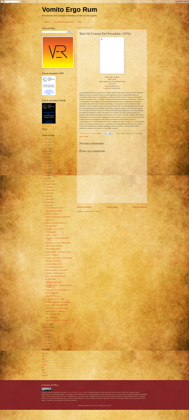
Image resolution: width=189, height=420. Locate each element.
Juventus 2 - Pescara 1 (53, 296)
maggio (48, 202)
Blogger (108, 405)
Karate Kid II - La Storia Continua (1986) (58, 243)
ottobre (48, 187)
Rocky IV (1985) (51, 279)
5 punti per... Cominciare (53, 261)
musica (44, 373)
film (132, 133)
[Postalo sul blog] (106, 133)
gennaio (49, 330)
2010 (46, 340)
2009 (46, 343)
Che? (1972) (49, 220)
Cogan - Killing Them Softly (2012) (56, 305)
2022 (46, 151)
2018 (46, 163)
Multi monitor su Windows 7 (54, 246)
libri (43, 367)
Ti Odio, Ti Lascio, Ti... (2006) (55, 299)
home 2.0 (45, 361)
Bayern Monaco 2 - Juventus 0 (55, 311)
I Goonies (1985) (51, 232)
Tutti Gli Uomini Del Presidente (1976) (57, 320)
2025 (46, 142)
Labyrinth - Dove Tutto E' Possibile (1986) (59, 258)
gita (43, 359)
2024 (46, 145)
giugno (48, 199)
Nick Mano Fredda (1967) (54, 282)
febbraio (49, 327)
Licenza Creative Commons (75, 392)
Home (47, 21)
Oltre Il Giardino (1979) (53, 249)
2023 (46, 148)
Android (44, 353)
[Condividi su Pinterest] (112, 133)
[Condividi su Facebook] (110, 133)
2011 (46, 337)
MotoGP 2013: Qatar (52, 293)
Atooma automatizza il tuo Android (57, 270)
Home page (112, 207)
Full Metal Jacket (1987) (53, 314)
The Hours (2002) (51, 226)
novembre (49, 184)
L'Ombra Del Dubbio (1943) (54, 208)
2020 (46, 157)
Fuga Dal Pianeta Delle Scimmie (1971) (58, 217)
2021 (46, 154)
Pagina (107, 86)
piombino (45, 375)
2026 (46, 139)
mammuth (94, 405)
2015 (46, 172)
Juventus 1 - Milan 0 (52, 235)
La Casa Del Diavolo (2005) (54, 267)
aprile (48, 205)
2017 (46, 166)
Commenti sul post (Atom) (91, 211)
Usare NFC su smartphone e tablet (56, 308)
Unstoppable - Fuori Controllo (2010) (57, 290)
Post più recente (84, 207)
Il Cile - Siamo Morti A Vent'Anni (56, 276)
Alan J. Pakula (125, 133)
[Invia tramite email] (104, 133)
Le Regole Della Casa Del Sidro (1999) (58, 302)
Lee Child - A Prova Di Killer (54, 229)
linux (43, 370)
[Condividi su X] (108, 133)
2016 (46, 169)
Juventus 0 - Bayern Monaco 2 (55, 273)
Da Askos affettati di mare (54, 264)
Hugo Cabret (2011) (52, 317)
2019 (46, 160)
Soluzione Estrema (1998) (54, 211)
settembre (49, 190)
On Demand (138, 133)
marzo (48, 324)
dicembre (49, 181)
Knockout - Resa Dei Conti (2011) (56, 223)
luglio (48, 196)
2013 (46, 178)
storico (81, 136)
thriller (86, 136)
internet (44, 364)
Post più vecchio (140, 207)
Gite (80, 21)
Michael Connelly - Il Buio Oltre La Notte (58, 252)
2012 (46, 334)
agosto (48, 193)
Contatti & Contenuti (63, 21)
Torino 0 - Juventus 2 (52, 214)
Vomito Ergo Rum (69, 9)
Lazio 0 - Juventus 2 (52, 255)
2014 (46, 175)
